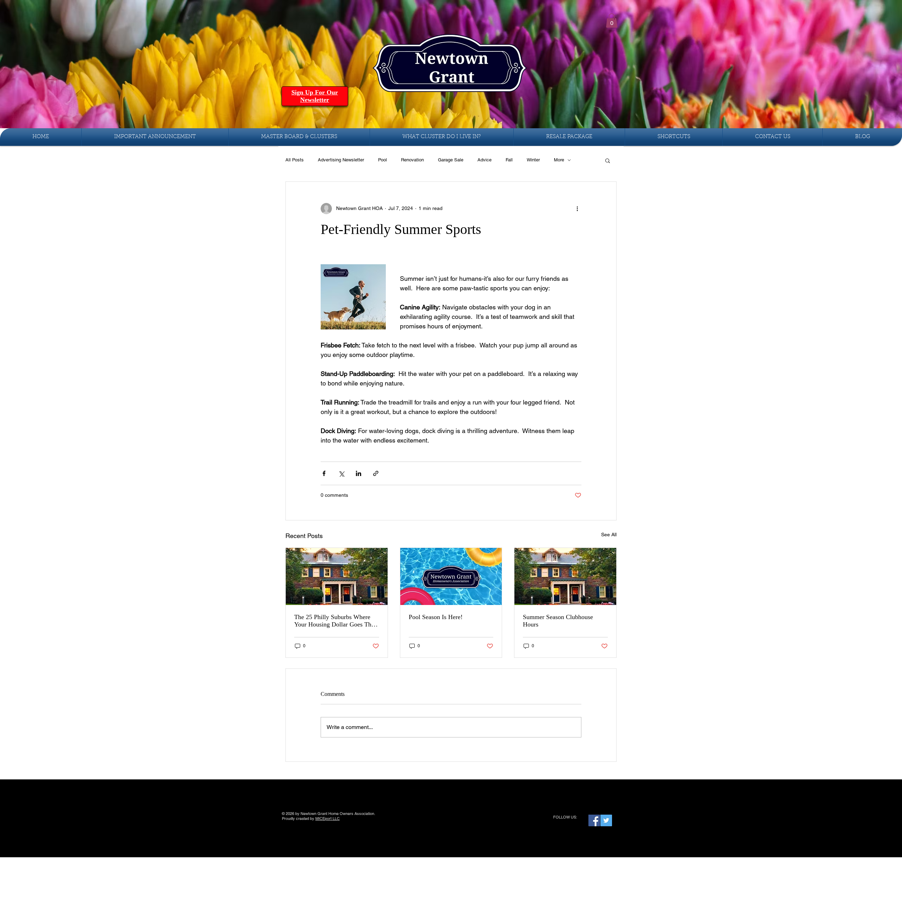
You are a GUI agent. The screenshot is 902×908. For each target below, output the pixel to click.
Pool (382, 159)
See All (609, 534)
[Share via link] (375, 473)
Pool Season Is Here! (436, 616)
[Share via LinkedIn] (358, 473)
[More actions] (577, 208)
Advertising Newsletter (341, 159)
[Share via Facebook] (324, 473)
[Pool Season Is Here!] (451, 576)
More (559, 159)
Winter (533, 159)
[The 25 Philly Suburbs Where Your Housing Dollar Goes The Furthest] (337, 576)
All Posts (294, 159)
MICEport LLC (327, 818)
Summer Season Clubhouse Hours (558, 620)
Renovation (412, 159)
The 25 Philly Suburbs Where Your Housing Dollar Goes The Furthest (334, 620)
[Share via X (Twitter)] (341, 473)
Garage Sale (450, 159)
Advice (484, 159)
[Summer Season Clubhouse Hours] (565, 576)
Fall (509, 159)
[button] (612, 20)
